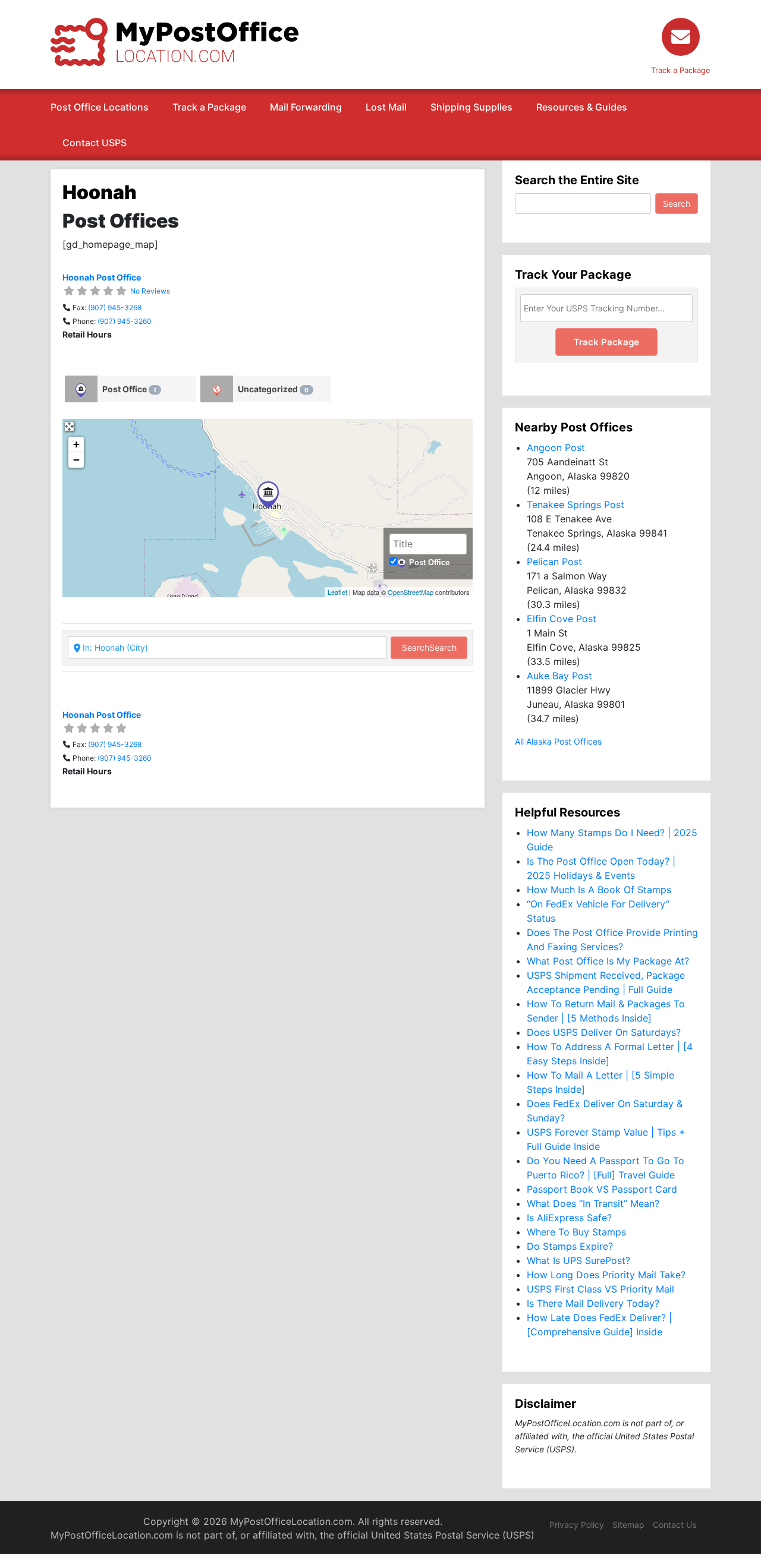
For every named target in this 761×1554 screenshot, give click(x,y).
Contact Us (674, 1525)
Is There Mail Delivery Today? (593, 1303)
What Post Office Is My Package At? (608, 961)
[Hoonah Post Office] (268, 494)
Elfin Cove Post (561, 619)
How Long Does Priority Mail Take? (606, 1275)
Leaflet (337, 592)
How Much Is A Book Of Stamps (599, 890)
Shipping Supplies (471, 107)
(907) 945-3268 (114, 307)
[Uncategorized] (216, 389)
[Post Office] (81, 389)
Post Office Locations (100, 107)
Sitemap (628, 1525)
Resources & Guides (581, 107)
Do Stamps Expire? (570, 1246)
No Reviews (150, 290)
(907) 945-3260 (125, 321)
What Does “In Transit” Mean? (593, 1203)
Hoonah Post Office (101, 277)
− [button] (76, 459)
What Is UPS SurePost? (578, 1260)
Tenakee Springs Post (575, 504)
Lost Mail (386, 107)
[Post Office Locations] (174, 41)
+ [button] (76, 444)
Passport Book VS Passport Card (602, 1189)
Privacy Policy (576, 1525)
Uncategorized (273, 389)
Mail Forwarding (306, 107)
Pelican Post (554, 562)
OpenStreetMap (410, 592)
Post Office (129, 389)
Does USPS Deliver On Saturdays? (604, 1032)
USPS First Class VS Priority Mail (600, 1289)
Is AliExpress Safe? (569, 1218)
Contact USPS (94, 143)
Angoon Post (556, 447)
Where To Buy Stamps (576, 1232)
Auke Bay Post (559, 676)
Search (429, 647)
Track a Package (209, 107)
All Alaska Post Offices (558, 741)
